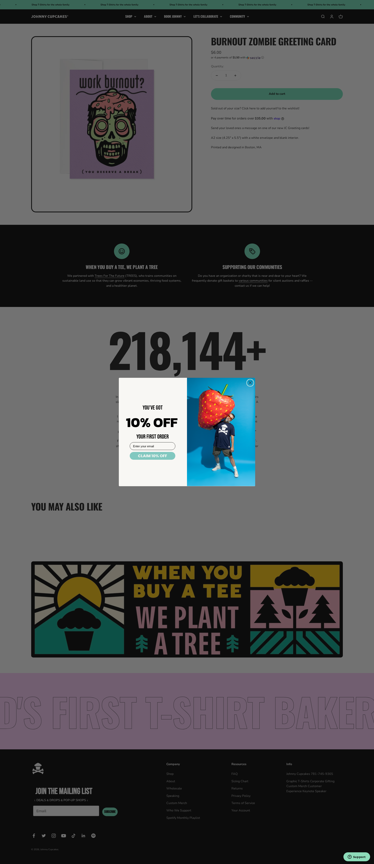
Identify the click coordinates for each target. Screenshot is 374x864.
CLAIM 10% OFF (152, 456)
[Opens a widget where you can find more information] (356, 857)
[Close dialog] (250, 382)
